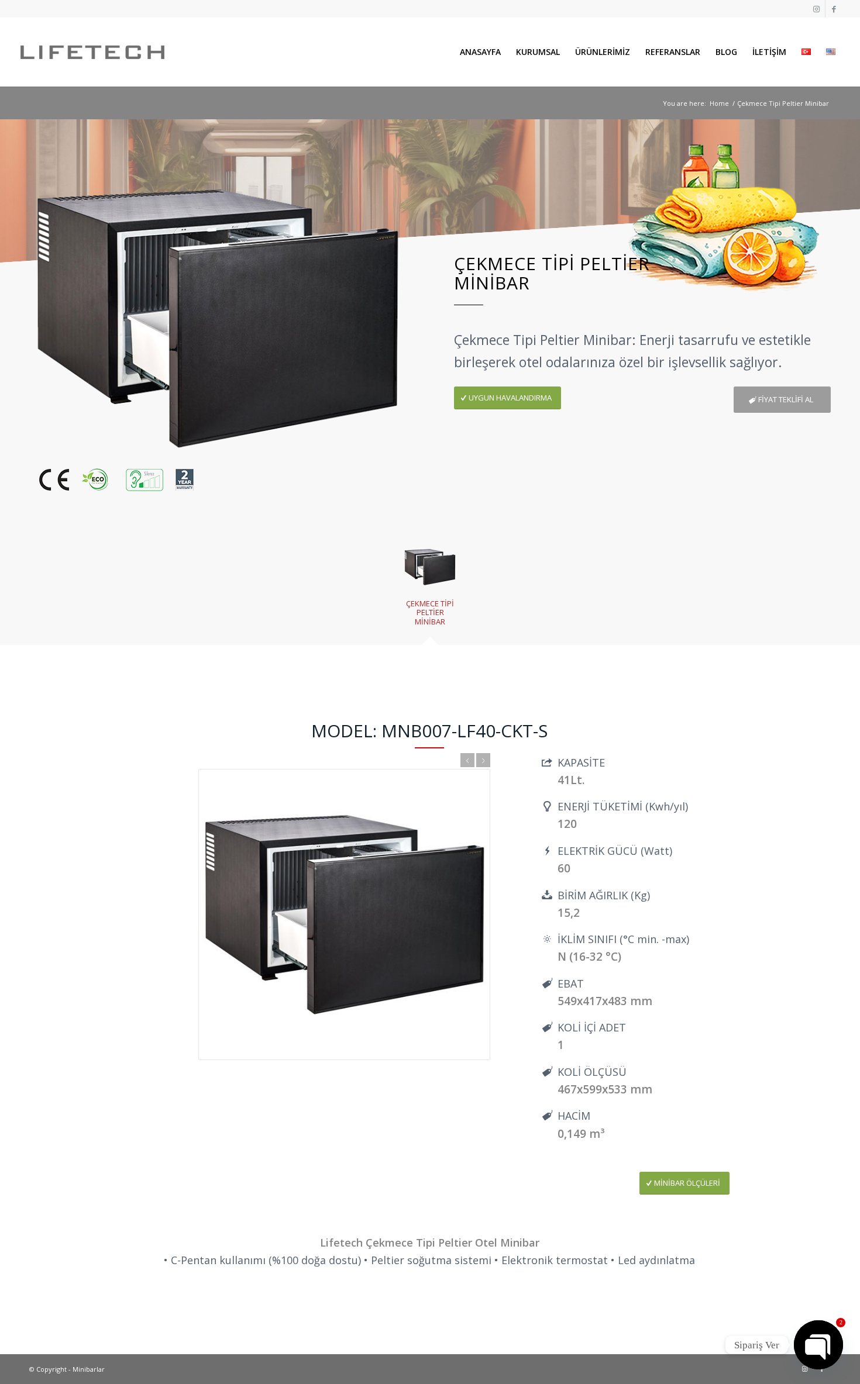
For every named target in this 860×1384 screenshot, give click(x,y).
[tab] (430, 588)
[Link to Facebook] (834, 9)
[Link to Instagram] (816, 9)
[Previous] (467, 760)
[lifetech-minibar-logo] (92, 52)
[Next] (483, 760)
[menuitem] (480, 52)
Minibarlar (89, 1369)
